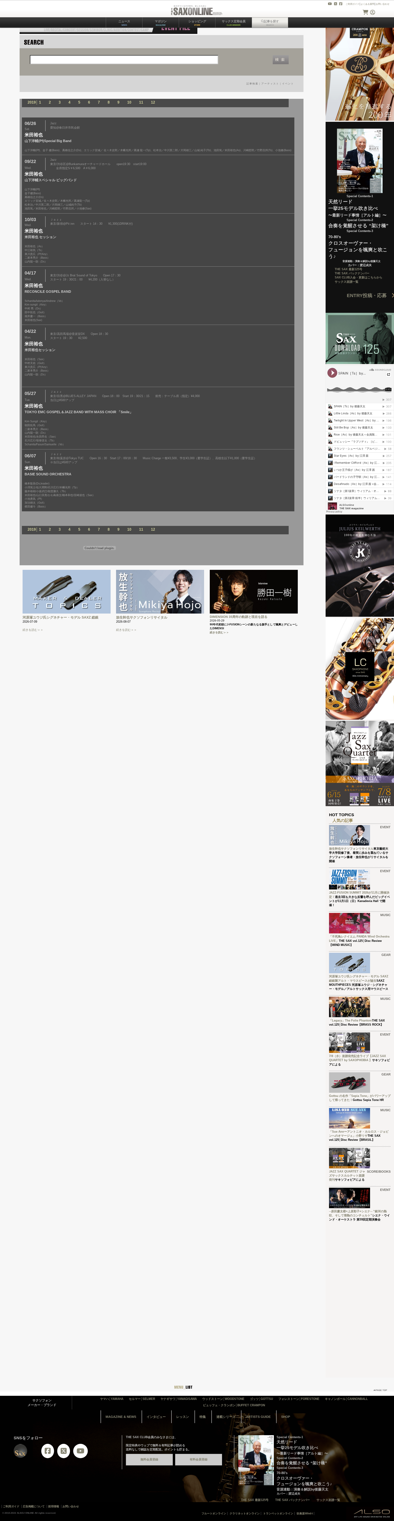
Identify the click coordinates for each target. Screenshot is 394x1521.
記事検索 (252, 83)
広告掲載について (34, 1506)
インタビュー (156, 1417)
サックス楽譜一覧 (346, 281)
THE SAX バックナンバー (352, 273)
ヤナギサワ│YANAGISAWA (179, 1399)
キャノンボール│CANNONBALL (346, 1399)
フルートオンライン (214, 1513)
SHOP (285, 1417)
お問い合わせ (382, 4)
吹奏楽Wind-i (305, 1513)
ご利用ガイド (352, 4)
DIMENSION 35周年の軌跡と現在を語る (238, 617)
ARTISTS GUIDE (258, 1417)
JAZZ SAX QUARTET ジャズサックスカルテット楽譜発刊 (347, 1175)
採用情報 (53, 1506)
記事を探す (271, 23)
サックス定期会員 (234, 23)
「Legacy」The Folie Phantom (350, 1020)
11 (141, 102)
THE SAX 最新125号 (348, 269)
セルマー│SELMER (142, 1399)
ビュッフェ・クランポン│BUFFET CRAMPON (234, 1405)
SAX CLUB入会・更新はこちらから (358, 277)
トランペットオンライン (278, 1513)
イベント (288, 83)
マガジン (161, 23)
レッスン (182, 1417)
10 (129, 102)
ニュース (124, 23)
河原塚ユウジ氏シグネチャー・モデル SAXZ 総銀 (60, 617)
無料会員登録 (149, 1459)
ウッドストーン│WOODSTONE (223, 1399)
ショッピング (197, 23)
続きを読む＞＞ (33, 630)
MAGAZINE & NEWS (121, 1417)
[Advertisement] (360, 1294)
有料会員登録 (198, 1459)
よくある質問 (367, 4)
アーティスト (270, 83)
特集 (203, 1417)
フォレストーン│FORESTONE (298, 1399)
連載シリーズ (226, 1417)
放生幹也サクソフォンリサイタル (141, 617)
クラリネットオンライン (245, 1513)
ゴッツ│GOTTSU (261, 1399)
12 (153, 102)
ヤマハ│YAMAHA (111, 1399)
